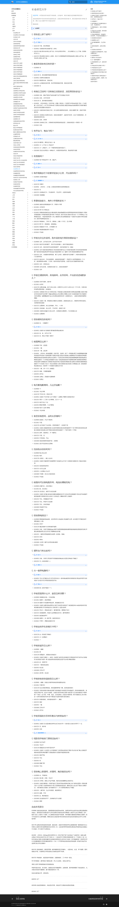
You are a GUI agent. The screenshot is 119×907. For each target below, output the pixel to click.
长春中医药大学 (17, 142)
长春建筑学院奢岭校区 (19, 175)
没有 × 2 (39, 564)
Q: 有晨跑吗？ (94, 21)
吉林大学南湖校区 (17, 69)
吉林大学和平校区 (17, 72)
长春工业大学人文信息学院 (20, 160)
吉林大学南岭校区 (17, 67)
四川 (13, 225)
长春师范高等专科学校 (19, 171)
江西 (13, 205)
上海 (13, 195)
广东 (13, 216)
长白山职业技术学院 (18, 190)
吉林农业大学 (16, 48)
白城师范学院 (16, 134)
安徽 (13, 201)
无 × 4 (39, 720)
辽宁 (13, 28)
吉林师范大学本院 (17, 97)
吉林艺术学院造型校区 (19, 114)
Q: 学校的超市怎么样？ (96, 67)
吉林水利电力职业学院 (19, 106)
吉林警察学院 (16, 116)
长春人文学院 (16, 145)
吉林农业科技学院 (17, 50)
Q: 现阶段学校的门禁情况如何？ (99, 75)
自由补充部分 (94, 81)
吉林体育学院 (16, 43)
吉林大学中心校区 (17, 63)
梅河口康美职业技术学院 (19, 132)
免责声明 (35, 15)
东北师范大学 (16, 32)
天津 (13, 19)
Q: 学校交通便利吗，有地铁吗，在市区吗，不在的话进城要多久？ (99, 35)
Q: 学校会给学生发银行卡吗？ (98, 65)
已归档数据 (14, 247)
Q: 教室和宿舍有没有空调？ (97, 13)
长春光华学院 (16, 149)
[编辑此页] (86, 10)
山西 (13, 24)
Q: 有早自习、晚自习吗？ (97, 19)
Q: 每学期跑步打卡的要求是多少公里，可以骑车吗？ (99, 24)
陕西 (13, 234)
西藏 (13, 232)
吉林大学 (15, 61)
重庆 (13, 223)
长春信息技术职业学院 (19, 147)
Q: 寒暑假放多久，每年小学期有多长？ (99, 27)
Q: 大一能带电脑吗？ (96, 59)
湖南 (13, 214)
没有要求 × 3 (40, 180)
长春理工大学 (16, 179)
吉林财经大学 (16, 119)
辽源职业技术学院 (17, 138)
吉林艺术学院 (16, 110)
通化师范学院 (16, 140)
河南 (13, 210)
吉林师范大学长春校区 (19, 99)
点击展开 (37, 28)
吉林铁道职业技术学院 (19, 121)
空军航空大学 (16, 136)
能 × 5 (39, 574)
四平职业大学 (16, 123)
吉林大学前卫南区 (17, 65)
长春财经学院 (16, 186)
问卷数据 (13, 15)
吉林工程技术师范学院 (19, 80)
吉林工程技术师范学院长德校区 (20, 83)
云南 (13, 229)
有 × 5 (39, 326)
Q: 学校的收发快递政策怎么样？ (99, 70)
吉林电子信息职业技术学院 (20, 108)
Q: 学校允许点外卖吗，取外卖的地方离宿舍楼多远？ (99, 31)
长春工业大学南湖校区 (19, 164)
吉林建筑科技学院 (17, 103)
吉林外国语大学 (17, 59)
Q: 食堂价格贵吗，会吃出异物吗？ (98, 46)
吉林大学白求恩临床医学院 (20, 76)
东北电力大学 (16, 37)
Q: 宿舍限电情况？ (95, 55)
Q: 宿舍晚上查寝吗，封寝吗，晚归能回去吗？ (99, 78)
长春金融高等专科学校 (19, 188)
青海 (13, 238)
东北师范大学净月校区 (19, 35)
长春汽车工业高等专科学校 (20, 177)
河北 (13, 22)
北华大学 (15, 39)
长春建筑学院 (16, 173)
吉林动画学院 (16, 52)
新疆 (13, 242)
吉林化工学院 (16, 54)
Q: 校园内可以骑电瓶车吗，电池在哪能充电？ (99, 52)
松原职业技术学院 (17, 129)
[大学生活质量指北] (12, 2)
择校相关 (13, 13)
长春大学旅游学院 (17, 156)
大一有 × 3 (40, 138)
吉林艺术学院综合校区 (19, 112)
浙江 (13, 199)
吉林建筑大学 (16, 101)
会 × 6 (39, 630)
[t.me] (106, 904)
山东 (13, 208)
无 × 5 (39, 167)
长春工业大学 (16, 158)
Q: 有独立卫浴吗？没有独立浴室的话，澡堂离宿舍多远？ (99, 16)
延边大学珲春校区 (17, 127)
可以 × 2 (39, 584)
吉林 (13, 30)
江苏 (13, 197)
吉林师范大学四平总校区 (19, 93)
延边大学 (15, 125)
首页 (12, 11)
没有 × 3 (39, 71)
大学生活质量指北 (15, 9)
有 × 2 (39, 135)
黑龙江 (14, 192)
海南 (13, 221)
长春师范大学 (16, 169)
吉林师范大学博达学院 (19, 90)
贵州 (13, 227)
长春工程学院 (16, 166)
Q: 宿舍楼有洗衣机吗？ (96, 38)
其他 (13, 245)
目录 (92, 9)
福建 (13, 203)
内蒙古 (14, 26)
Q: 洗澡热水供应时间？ (96, 49)
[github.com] (103, 904)
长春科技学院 (16, 184)
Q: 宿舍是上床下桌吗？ (96, 11)
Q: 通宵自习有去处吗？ (96, 57)
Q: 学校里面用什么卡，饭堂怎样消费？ (99, 62)
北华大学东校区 (17, 41)
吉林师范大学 (16, 88)
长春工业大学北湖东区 (19, 162)
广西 (13, 218)
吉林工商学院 (16, 78)
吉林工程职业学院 (17, 86)
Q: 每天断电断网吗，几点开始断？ (98, 43)
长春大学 (15, 153)
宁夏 (13, 240)
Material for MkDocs (21, 905)
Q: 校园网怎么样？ (95, 40)
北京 (13, 17)
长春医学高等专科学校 (19, 151)
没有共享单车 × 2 (42, 732)
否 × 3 (39, 38)
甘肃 (13, 236)
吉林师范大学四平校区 (19, 95)
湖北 (13, 212)
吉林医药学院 (16, 56)
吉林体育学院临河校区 (19, 46)
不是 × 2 (39, 42)
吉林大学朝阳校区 (17, 74)
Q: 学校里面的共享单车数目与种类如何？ (99, 72)
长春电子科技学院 (17, 182)
